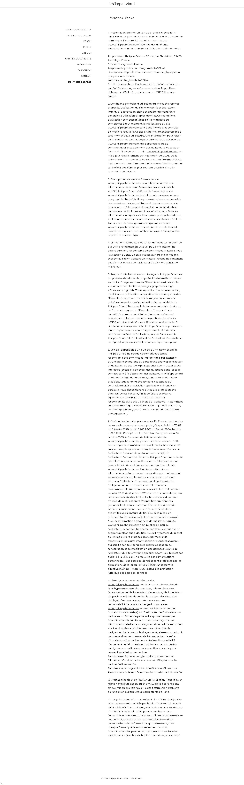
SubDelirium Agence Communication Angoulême (144, 88)
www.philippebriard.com (123, 44)
